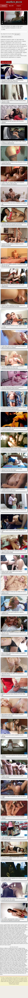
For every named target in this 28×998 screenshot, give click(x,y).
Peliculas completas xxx (5, 953)
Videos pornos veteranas (14, 953)
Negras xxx (8, 969)
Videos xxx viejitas (16, 971)
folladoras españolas (22, 934)
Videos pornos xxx (11, 952)
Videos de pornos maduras (20, 963)
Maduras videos (3, 958)
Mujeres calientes (15, 970)
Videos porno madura (8, 962)
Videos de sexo (2, 969)
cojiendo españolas (21, 924)
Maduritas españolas (10, 958)
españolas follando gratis (15, 929)
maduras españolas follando (8, 942)
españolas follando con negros (20, 928)
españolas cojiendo (6, 927)
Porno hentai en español (16, 948)
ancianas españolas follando (5, 924)
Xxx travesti (17, 34)
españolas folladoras (3, 928)
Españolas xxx (2, 959)
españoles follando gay (20, 933)
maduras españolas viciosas (18, 942)
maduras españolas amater (18, 939)
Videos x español (13, 969)
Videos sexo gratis (15, 959)
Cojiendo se (5, 963)
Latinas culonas (16, 966)
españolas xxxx (8, 933)
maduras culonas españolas (8, 939)
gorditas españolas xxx (4, 937)
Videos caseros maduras (20, 969)
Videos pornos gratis (7, 950)
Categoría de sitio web (18, 7)
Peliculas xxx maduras (4, 964)
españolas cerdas (19, 926)
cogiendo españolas (13, 924)
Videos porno (23, 954)
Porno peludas (21, 962)
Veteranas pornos (23, 953)
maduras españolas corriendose (13, 941)
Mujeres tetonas (21, 970)
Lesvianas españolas (12, 964)
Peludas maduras (24, 968)
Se (20, 968)
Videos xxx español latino (19, 952)
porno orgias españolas (6, 944)
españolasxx (13, 933)
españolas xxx (2, 933)
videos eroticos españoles (7, 36)
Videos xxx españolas (18, 957)
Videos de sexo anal (14, 950)
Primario (4, 5)
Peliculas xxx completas (8, 971)
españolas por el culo (7, 932)
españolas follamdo (11, 928)
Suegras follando (17, 958)
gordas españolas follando (5, 936)
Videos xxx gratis (8, 959)
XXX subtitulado (19, 973)
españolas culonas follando (22, 927)
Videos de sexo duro (4, 973)
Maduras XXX (16, 960)
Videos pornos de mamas (9, 960)
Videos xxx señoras (11, 965)
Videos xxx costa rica (4, 952)
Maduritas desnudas (16, 968)
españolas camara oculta (11, 926)
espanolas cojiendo (14, 927)
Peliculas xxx (2, 948)
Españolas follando (14, 2)
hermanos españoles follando (14, 937)
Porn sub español (8, 949)
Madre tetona (2, 968)
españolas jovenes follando (13, 931)
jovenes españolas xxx (15, 938)
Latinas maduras (15, 962)
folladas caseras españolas (13, 934)
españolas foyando (4, 931)
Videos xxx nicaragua (11, 954)
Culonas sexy (18, 954)
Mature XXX (9, 970)
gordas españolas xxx (14, 936)
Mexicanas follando (8, 968)
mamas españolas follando (12, 943)
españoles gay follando (4, 934)
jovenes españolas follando (6, 938)
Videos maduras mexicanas (11, 955)
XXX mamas (22, 949)
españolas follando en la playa (5, 929)
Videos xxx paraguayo (12, 973)
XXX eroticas (21, 959)
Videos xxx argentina (24, 971)
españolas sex (13, 932)
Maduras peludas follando (19, 965)
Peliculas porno (23, 958)
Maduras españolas (8, 948)
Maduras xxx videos (11, 963)
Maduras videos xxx (15, 949)
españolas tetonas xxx (20, 932)
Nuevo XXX (11, 5)
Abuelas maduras (22, 966)
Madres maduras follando (23, 950)
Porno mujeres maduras (9, 957)
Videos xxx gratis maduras (8, 966)
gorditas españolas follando (23, 936)
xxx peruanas (24, 957)
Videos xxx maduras (4, 954)
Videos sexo (19, 955)
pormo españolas (20, 943)
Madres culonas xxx (19, 964)
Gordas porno (21, 960)
